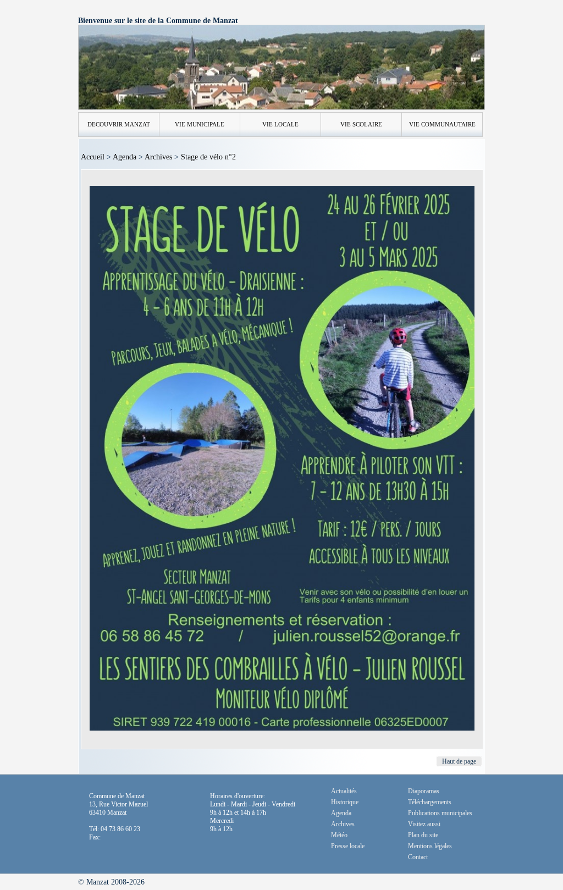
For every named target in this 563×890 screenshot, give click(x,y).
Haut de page (459, 761)
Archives (158, 157)
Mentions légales (430, 846)
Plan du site (423, 835)
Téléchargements (429, 802)
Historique (344, 802)
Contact (418, 857)
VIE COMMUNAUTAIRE (442, 124)
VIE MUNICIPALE (199, 124)
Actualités (344, 791)
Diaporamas (423, 791)
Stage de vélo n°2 (208, 157)
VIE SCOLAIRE (361, 124)
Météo (339, 835)
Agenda (124, 157)
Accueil (92, 157)
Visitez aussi (424, 824)
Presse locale (348, 846)
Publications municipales (440, 813)
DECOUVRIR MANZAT (118, 124)
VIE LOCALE (280, 124)
